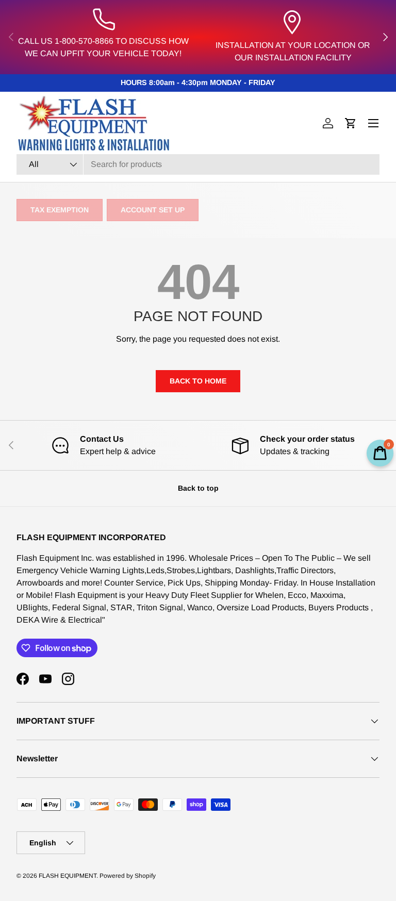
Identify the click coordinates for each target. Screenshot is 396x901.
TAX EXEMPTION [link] (59, 210)
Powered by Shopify (128, 875)
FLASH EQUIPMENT (67, 875)
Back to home (198, 381)
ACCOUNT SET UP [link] (153, 210)
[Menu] (373, 123)
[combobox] (198, 164)
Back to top (198, 488)
